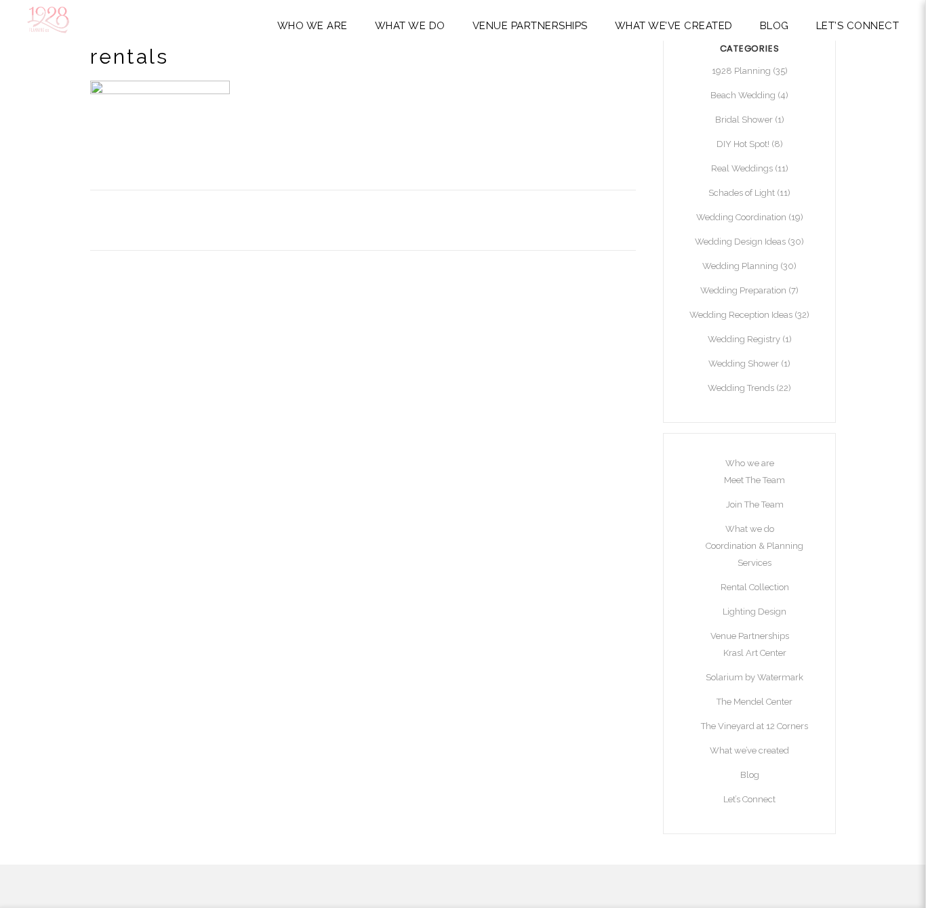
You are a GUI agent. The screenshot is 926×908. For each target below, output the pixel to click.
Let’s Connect (749, 799)
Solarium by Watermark (754, 677)
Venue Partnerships (749, 636)
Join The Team (755, 504)
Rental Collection (755, 587)
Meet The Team (754, 480)
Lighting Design (754, 611)
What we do (749, 529)
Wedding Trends (741, 388)
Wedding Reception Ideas (740, 315)
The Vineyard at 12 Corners (754, 726)
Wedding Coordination (741, 217)
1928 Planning (741, 71)
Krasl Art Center (754, 653)
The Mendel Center (754, 702)
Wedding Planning (740, 266)
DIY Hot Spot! (743, 144)
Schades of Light (741, 193)
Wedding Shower (743, 363)
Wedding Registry (744, 339)
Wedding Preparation (743, 290)
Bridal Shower (744, 120)
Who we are (749, 463)
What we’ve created (749, 750)
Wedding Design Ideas (740, 241)
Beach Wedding (743, 95)
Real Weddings (742, 168)
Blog (749, 775)
